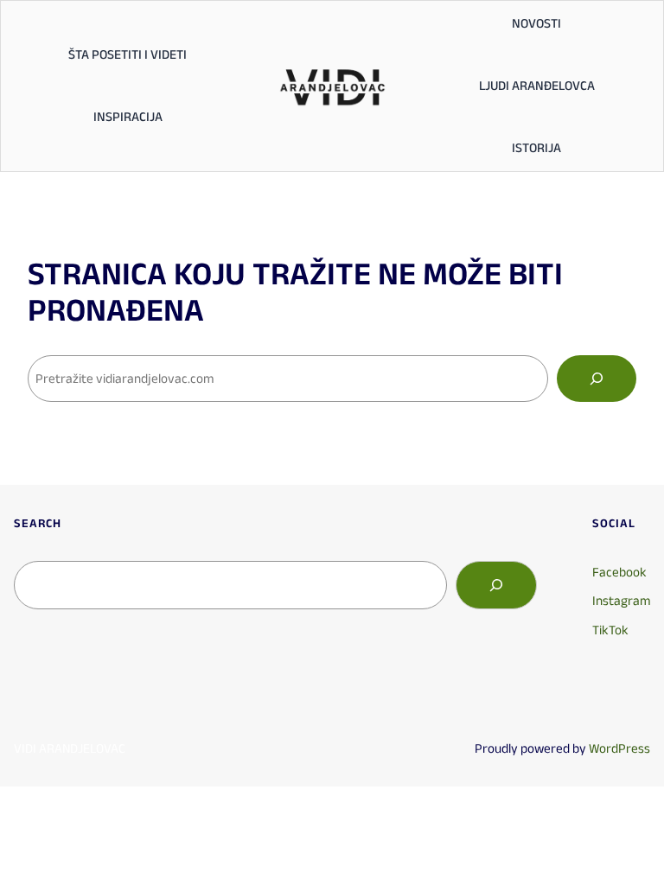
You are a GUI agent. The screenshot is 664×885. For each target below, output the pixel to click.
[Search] (496, 585)
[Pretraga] (596, 378)
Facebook (619, 571)
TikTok (610, 629)
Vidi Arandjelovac (69, 748)
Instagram (621, 600)
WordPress (619, 748)
